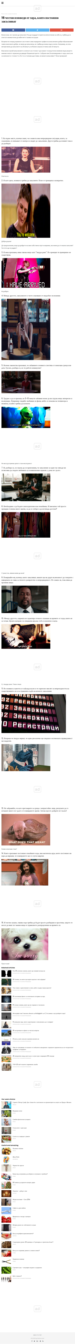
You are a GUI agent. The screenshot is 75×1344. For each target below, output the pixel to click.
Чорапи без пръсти (18, 1165)
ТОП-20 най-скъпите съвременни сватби (25, 1064)
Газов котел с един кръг (20, 1128)
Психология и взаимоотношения (9, 14)
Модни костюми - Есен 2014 (21, 1199)
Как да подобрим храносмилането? (23, 1234)
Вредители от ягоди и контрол (22, 1217)
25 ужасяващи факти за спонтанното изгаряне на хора (29, 996)
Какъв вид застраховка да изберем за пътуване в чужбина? (30, 1174)
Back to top (37, 1335)
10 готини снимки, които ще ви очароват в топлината (28, 1005)
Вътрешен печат (17, 1111)
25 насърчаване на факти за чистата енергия (26, 1030)
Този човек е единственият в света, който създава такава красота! (32, 988)
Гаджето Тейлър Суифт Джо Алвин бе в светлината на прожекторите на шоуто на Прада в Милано (42, 1102)
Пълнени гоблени (18, 1149)
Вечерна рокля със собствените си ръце (24, 1225)
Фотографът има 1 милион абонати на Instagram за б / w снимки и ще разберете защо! (39, 1013)
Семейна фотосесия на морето (21, 1119)
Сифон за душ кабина (19, 1208)
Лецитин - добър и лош (20, 1191)
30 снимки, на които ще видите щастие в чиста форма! (29, 979)
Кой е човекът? (17, 1276)
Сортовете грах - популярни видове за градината (27, 1268)
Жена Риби (16, 1157)
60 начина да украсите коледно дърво (24, 1182)
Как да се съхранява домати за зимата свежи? (26, 1251)
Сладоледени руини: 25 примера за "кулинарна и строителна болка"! (33, 1242)
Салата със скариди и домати (21, 1136)
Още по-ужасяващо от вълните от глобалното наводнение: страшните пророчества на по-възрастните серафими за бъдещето (43, 1048)
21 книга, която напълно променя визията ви (26, 1039)
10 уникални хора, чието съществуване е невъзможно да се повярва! (33, 1022)
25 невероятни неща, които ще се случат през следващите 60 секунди (33, 1056)
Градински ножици (18, 1259)
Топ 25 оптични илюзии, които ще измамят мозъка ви (29, 971)
